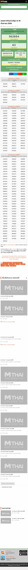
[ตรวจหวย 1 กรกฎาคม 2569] (14, 351)
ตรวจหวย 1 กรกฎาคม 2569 (7, 360)
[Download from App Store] (23, 554)
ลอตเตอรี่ (17, 264)
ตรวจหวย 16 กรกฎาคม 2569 (7, 337)
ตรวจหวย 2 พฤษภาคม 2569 (7, 451)
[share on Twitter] (15, 74)
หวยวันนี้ (2, 265)
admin (4, 26)
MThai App (8, 551)
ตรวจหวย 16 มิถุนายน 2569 (7, 383)
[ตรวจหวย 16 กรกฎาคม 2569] (14, 328)
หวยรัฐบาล (23, 264)
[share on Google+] (20, 74)
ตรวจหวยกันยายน (4, 264)
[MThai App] (3, 552)
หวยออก (7, 265)
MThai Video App (10, 557)
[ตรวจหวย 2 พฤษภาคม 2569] (14, 445)
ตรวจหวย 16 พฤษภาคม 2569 (7, 428)
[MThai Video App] (3, 558)
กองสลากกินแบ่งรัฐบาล (7, 262)
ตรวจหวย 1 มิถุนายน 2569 (7, 405)
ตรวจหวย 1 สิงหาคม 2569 (7, 316)
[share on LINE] (24, 74)
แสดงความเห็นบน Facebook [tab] (8, 483)
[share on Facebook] (11, 74)
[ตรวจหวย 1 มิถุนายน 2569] (14, 399)
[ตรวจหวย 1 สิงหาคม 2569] (14, 310)
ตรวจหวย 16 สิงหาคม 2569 (7, 296)
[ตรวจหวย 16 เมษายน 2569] (14, 468)
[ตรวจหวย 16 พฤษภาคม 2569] (14, 422)
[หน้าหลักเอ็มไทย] (4, 1)
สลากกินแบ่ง (14, 249)
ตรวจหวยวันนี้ (11, 264)
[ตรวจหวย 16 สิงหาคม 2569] (14, 290)
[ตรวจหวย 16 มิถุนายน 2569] (14, 376)
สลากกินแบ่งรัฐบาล (10, 245)
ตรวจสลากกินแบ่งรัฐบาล (17, 262)
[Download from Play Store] (23, 551)
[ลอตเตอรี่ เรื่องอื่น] (26, 278)
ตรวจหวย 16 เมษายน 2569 (7, 474)
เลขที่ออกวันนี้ (13, 265)
